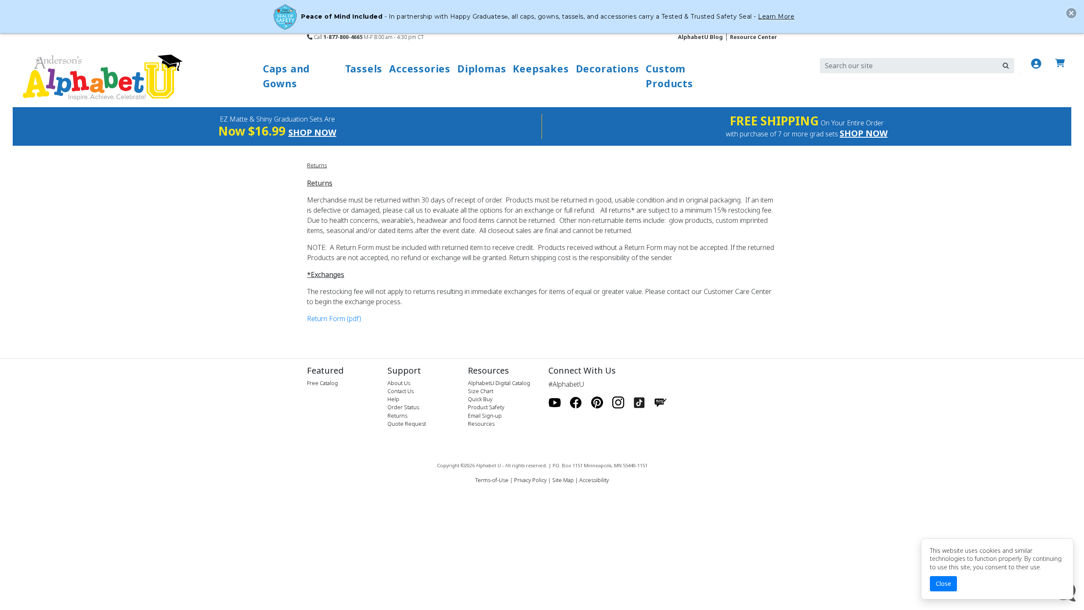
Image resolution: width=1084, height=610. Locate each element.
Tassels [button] (364, 68)
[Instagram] (618, 403)
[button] (1071, 13)
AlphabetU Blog (700, 37)
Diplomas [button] (481, 68)
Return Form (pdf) (334, 318)
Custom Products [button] (669, 76)
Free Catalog (322, 383)
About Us (398, 383)
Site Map (563, 480)
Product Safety (486, 407)
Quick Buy (480, 399)
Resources (481, 423)
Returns (317, 165)
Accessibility (594, 480)
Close (943, 584)
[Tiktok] (639, 403)
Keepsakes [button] (541, 68)
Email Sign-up (485, 415)
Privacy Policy (530, 480)
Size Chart (480, 391)
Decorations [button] (607, 68)
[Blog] (660, 403)
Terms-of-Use (492, 480)
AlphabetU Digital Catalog (499, 383)
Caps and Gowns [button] (286, 76)
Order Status (403, 407)
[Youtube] (554, 403)
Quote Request (406, 423)
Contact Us (400, 391)
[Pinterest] (597, 403)
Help (393, 399)
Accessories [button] (420, 68)
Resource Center (753, 37)
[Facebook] (576, 403)
